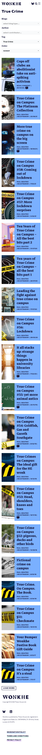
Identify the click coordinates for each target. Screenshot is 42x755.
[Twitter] (32, 3)
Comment (26, 86)
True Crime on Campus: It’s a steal (26, 669)
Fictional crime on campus (24, 564)
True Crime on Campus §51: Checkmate (25, 615)
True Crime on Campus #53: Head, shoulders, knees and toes (25, 499)
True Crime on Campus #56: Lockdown (25, 325)
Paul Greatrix (23, 114)
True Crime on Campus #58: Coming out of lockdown (27, 169)
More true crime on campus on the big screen (25, 134)
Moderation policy (16, 732)
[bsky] (5, 711)
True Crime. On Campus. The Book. (26, 588)
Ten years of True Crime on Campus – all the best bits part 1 (26, 267)
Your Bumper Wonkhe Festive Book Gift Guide (27, 643)
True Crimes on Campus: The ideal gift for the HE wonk (27, 464)
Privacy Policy (14, 740)
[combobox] (21, 23)
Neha (19, 86)
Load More (9, 688)
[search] (36, 3)
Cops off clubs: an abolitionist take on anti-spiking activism (26, 71)
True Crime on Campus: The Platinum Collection (27, 104)
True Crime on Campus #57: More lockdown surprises (25, 202)
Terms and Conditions (18, 736)
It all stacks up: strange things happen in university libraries (25, 357)
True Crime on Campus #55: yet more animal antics (27, 392)
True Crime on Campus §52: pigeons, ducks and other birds (27, 536)
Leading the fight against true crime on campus (27, 297)
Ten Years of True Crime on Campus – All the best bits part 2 (26, 234)
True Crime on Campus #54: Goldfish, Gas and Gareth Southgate (27, 427)
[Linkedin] (10, 711)
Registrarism (23, 116)
